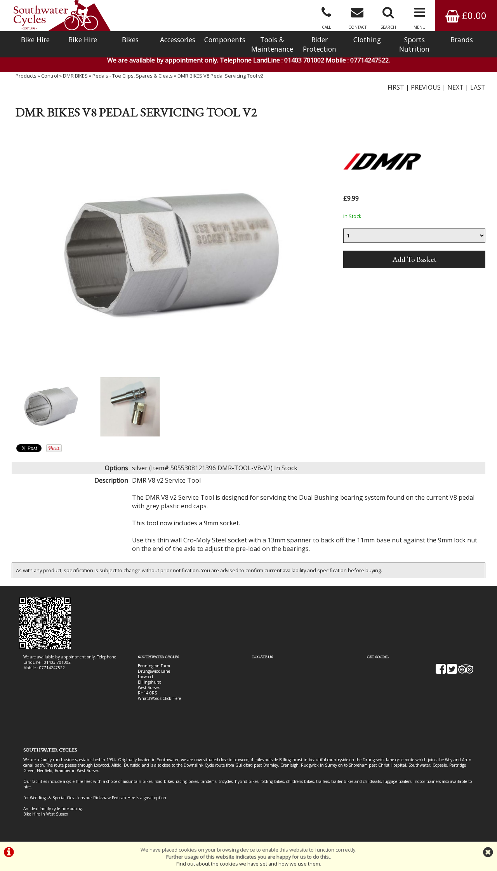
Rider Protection (319, 44)
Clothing (367, 39)
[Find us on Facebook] (441, 671)
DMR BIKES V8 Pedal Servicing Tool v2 (220, 75)
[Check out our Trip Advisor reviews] (466, 671)
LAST (477, 87)
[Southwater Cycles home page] (62, 15)
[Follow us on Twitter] (452, 671)
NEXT (455, 87)
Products (26, 75)
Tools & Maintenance (272, 44)
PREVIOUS (426, 87)
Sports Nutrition (414, 44)
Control (49, 75)
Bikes (130, 39)
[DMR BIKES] (382, 188)
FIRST (396, 87)
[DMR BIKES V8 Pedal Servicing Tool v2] (169, 251)
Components (224, 39)
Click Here (171, 698)
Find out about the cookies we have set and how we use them (248, 863)
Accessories (177, 39)
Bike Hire (35, 39)
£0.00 (473, 15)
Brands (461, 39)
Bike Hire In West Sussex (45, 814)
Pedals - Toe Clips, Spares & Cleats (132, 75)
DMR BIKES (75, 75)
